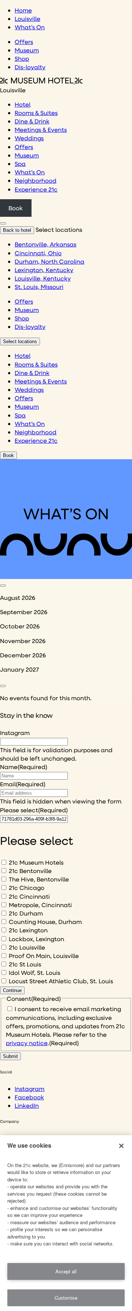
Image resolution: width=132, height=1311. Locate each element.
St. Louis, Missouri (39, 286)
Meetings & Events (41, 129)
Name (23, 766)
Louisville (27, 18)
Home (23, 10)
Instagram (15, 732)
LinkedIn (27, 1105)
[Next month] (3, 686)
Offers (24, 41)
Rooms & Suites (36, 112)
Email (22, 784)
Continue (12, 990)
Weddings (29, 138)
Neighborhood (35, 180)
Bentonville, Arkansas (45, 244)
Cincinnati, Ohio (38, 253)
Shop (22, 58)
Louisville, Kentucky (43, 278)
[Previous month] (3, 585)
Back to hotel (17, 230)
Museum (27, 50)
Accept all (66, 1271)
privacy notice (27, 1043)
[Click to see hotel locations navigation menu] (3, 223)
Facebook (29, 1097)
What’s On (30, 27)
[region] (66, 1223)
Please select (34, 810)
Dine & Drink (32, 121)
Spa (20, 163)
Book (15, 208)
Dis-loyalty (30, 67)
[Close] (121, 1146)
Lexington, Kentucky (44, 270)
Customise (66, 1297)
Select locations (20, 341)
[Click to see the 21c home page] (41, 81)
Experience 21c (36, 189)
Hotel (22, 104)
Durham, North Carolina (49, 261)
